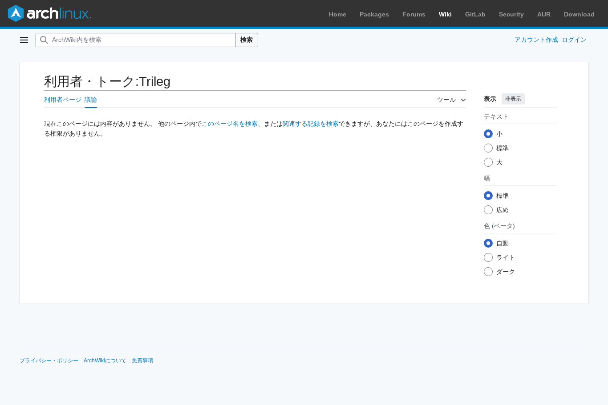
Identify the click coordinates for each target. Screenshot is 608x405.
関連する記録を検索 (311, 123)
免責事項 (142, 360)
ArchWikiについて (105, 360)
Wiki (445, 14)
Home (337, 14)
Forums (414, 14)
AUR (544, 14)
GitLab (475, 14)
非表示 (513, 99)
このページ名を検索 (230, 123)
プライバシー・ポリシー (49, 360)
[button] (24, 40)
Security (511, 14)
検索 (246, 39)
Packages (374, 14)
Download (579, 14)
